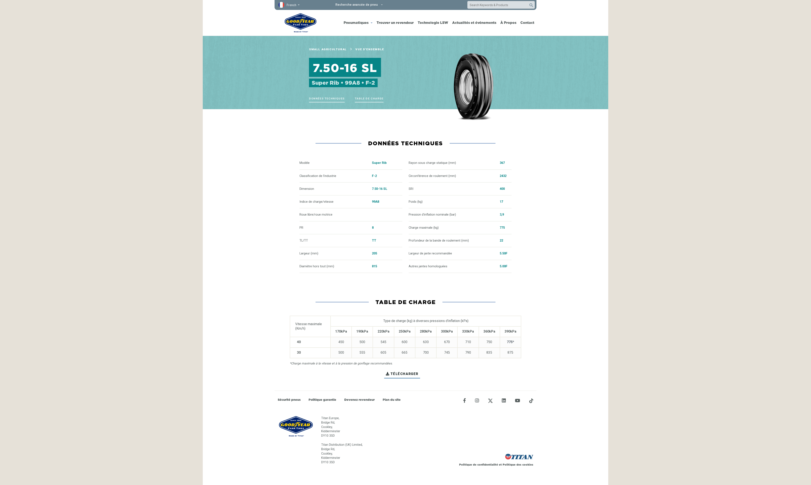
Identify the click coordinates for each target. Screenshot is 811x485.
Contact (527, 22)
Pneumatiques (356, 22)
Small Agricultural (328, 49)
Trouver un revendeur (395, 22)
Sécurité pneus (289, 400)
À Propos (508, 22)
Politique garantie (322, 400)
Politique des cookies (518, 464)
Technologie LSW (433, 22)
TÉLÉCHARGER (405, 374)
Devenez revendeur (359, 400)
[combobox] (497, 5)
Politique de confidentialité (479, 464)
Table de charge (369, 98)
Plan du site (392, 400)
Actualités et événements (474, 22)
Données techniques (327, 98)
